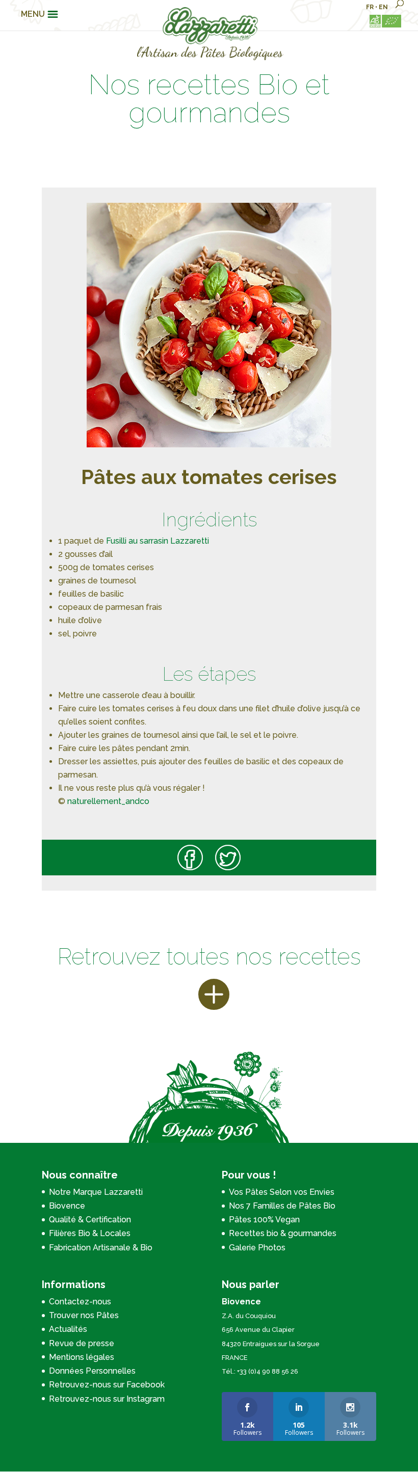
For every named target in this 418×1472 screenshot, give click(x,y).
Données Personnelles (92, 1371)
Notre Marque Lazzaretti (96, 1192)
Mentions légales (81, 1357)
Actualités (68, 1329)
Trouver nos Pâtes (84, 1315)
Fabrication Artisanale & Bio (100, 1247)
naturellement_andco (108, 801)
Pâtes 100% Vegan (264, 1219)
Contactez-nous (80, 1301)
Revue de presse (81, 1343)
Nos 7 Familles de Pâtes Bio (282, 1206)
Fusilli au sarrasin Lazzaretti (157, 541)
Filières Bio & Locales (89, 1233)
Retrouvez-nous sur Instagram (107, 1399)
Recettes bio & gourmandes (282, 1233)
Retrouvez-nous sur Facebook (107, 1384)
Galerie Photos (257, 1247)
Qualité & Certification (90, 1219)
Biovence (67, 1206)
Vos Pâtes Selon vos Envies (281, 1192)
